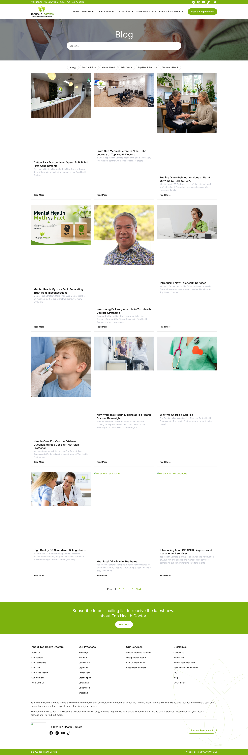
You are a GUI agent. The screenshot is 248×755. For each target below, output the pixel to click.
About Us (35, 652)
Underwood (84, 687)
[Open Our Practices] (113, 11)
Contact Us (78, 2)
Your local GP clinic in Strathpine (117, 561)
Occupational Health (136, 657)
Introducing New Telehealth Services (183, 282)
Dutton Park (84, 672)
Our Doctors (37, 657)
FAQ (68, 2)
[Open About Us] (93, 11)
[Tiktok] (208, 2)
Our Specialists (38, 662)
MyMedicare (180, 682)
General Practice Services (138, 652)
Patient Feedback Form (184, 662)
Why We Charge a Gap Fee (176, 414)
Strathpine (84, 682)
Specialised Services (136, 667)
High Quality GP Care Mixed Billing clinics (60, 550)
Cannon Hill (84, 662)
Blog (62, 2)
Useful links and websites (186, 667)
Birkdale (83, 657)
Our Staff (35, 667)
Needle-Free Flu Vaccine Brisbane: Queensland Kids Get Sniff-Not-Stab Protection (56, 444)
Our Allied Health (39, 672)
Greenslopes (85, 677)
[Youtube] (203, 2)
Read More (39, 195)
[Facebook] (194, 2)
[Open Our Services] (132, 11)
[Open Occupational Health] (182, 11)
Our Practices (37, 677)
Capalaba (83, 667)
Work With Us (51, 2)
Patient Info (36, 2)
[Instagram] (198, 2)
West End (83, 693)
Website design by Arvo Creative (201, 752)
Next (138, 589)
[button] (215, 2)
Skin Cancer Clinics (135, 662)
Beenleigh (83, 652)
